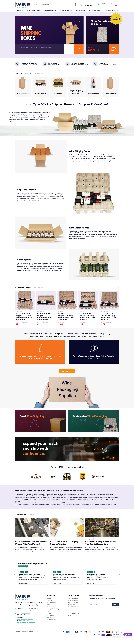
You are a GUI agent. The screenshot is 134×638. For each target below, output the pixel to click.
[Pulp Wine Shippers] (41, 87)
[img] (67, 565)
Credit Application (51, 602)
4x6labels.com (50, 617)
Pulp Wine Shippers (50, 10)
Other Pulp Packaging (73, 613)
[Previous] (69, 49)
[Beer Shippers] (58, 87)
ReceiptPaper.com (51, 619)
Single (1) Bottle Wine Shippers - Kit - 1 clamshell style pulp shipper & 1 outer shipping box (44, 316)
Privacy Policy (50, 606)
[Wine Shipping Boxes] (23, 87)
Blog (48, 611)
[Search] (73, 4)
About (69, 615)
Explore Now (67, 371)
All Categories (39, 73)
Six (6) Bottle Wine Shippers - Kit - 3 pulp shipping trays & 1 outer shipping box (66, 316)
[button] (15, 574)
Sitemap (49, 613)
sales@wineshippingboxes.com (25, 619)
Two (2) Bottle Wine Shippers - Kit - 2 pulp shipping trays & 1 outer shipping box (87, 316)
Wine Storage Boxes (66, 10)
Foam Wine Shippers (73, 609)
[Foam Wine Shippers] (93, 87)
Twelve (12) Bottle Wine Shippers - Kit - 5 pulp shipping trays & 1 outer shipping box (24, 316)
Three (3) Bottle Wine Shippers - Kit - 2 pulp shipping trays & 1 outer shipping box (108, 316)
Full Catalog (19, 10)
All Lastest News (32, 514)
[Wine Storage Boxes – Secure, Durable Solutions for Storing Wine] (76, 87)
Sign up (115, 604)
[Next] (79, 49)
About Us (49, 598)
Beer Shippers (80, 10)
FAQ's (48, 604)
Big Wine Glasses (51, 615)
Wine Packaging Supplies (74, 606)
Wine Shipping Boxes (33, 10)
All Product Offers (39, 287)
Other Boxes (71, 611)
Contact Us (49, 600)
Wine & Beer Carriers (110, 10)
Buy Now (113, 49)
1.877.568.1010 (26, 613)
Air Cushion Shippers (95, 10)
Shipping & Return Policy (53, 609)
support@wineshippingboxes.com (26, 622)
